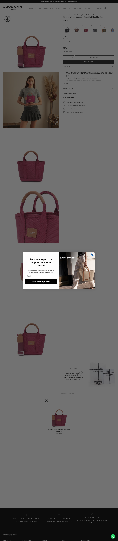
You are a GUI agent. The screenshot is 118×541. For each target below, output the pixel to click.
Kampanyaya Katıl (41, 281)
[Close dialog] (92, 254)
